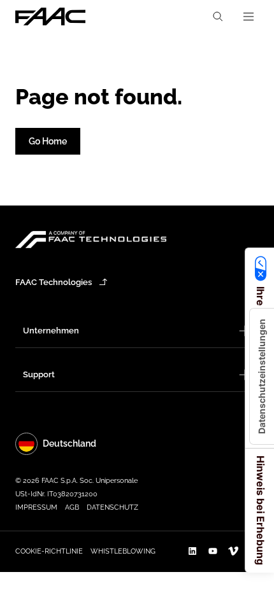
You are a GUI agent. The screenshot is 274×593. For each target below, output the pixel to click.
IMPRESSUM (36, 507)
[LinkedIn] (192, 551)
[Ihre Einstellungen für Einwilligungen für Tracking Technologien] (262, 376)
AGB (72, 507)
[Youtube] (213, 551)
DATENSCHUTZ (112, 507)
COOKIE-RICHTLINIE (49, 551)
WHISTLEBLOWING (122, 551)
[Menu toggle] (248, 16)
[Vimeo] (233, 551)
